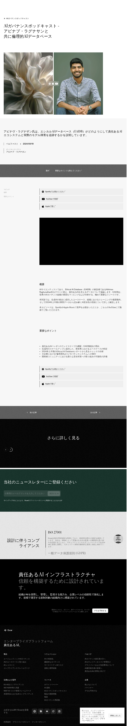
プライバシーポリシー (37, 503)
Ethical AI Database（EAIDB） (78, 288)
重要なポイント (9, 196)
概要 (5, 192)
